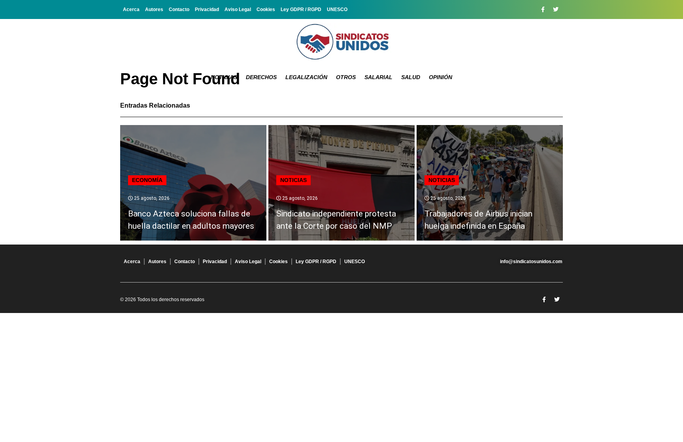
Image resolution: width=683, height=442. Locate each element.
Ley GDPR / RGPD (301, 9)
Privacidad (207, 9)
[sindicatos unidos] (341, 41)
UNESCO (337, 9)
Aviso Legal (238, 9)
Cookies (266, 9)
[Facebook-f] (542, 9)
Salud (410, 77)
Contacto (179, 9)
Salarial (378, 77)
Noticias (224, 77)
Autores (154, 9)
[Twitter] (555, 9)
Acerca (131, 9)
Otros (346, 77)
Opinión (440, 77)
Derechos (261, 77)
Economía (147, 180)
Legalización (306, 77)
